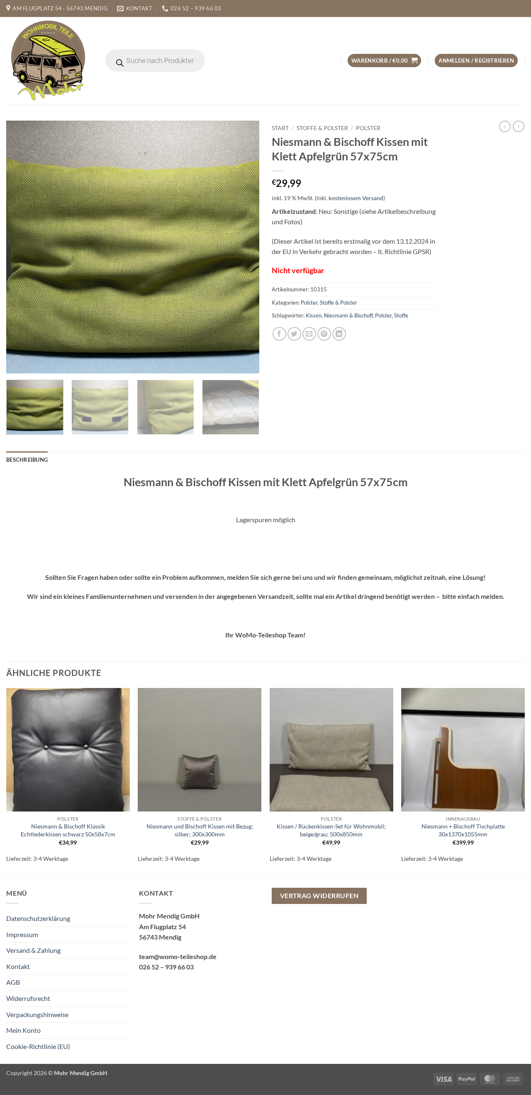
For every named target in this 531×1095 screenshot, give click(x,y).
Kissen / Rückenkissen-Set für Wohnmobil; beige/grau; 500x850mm (331, 830)
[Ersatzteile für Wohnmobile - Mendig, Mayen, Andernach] (48, 60)
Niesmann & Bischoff (348, 315)
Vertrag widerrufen (319, 895)
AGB (13, 982)
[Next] (243, 247)
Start (280, 128)
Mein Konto (23, 1030)
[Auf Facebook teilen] (279, 334)
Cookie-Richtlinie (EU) (38, 1046)
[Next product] (505, 126)
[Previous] (21, 247)
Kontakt (18, 966)
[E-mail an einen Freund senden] (309, 334)
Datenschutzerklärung (38, 918)
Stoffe (401, 315)
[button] (384, 61)
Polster (368, 128)
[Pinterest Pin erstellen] (324, 334)
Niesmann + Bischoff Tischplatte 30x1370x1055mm (463, 830)
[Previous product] (518, 126)
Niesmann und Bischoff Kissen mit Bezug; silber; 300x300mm (199, 830)
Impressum (22, 934)
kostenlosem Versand (356, 197)
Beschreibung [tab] (27, 459)
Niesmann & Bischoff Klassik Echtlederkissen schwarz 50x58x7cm (68, 830)
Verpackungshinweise (37, 1014)
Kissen (314, 315)
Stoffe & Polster (322, 128)
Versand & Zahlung (33, 950)
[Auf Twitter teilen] (294, 334)
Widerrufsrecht (28, 998)
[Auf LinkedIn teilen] (339, 334)
